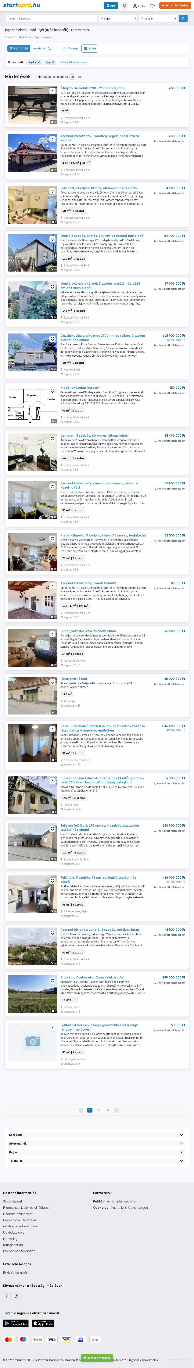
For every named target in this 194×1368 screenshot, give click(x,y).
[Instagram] (16, 1296)
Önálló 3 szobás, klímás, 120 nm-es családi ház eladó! (102, 236)
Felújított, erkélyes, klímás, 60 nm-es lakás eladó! (99, 188)
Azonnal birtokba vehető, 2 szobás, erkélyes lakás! (100, 930)
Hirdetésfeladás (176, 5)
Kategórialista (13, 1245)
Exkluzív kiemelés (15, 1272)
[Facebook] (6, 1296)
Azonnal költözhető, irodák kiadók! (88, 583)
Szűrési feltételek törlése (73, 62)
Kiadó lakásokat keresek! (80, 388)
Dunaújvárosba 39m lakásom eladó (88, 631)
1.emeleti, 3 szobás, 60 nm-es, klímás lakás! (94, 435)
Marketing (10, 1239)
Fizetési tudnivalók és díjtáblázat (26, 1207)
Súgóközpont (12, 1201)
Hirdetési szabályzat (17, 1214)
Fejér (48, 62)
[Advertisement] (97, 1084)
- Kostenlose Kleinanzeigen (120, 1207)
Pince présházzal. (74, 679)
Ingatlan (32, 62)
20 (72, 77)
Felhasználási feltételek (20, 1220)
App (113, 5)
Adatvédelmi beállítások (20, 1226)
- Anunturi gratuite (114, 1201)
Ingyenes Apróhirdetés (143, 1360)
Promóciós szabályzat (19, 1251)
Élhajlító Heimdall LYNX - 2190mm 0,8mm (92, 88)
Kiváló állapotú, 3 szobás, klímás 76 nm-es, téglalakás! (103, 535)
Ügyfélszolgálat (14, 1232)
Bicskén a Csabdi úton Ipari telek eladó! (92, 977)
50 (79, 77)
